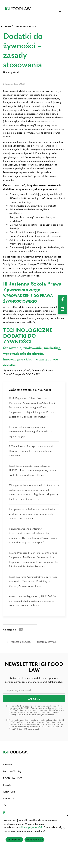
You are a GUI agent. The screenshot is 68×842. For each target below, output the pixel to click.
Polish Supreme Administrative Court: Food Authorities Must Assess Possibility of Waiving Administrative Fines (33, 581)
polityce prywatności (30, 827)
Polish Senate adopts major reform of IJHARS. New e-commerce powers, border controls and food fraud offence (32, 470)
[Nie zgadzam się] (64, 828)
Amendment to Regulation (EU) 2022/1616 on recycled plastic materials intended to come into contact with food (32, 600)
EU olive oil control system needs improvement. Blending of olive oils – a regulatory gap (30, 431)
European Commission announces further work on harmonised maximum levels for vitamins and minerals (32, 513)
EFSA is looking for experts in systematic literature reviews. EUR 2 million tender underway (31, 450)
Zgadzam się (14, 839)
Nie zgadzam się (34, 839)
